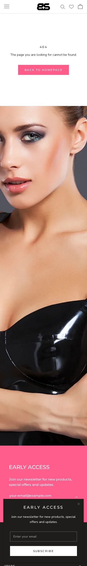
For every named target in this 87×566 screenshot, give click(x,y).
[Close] (78, 504)
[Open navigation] (6, 7)
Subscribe (43, 551)
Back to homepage (43, 70)
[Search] (62, 6)
